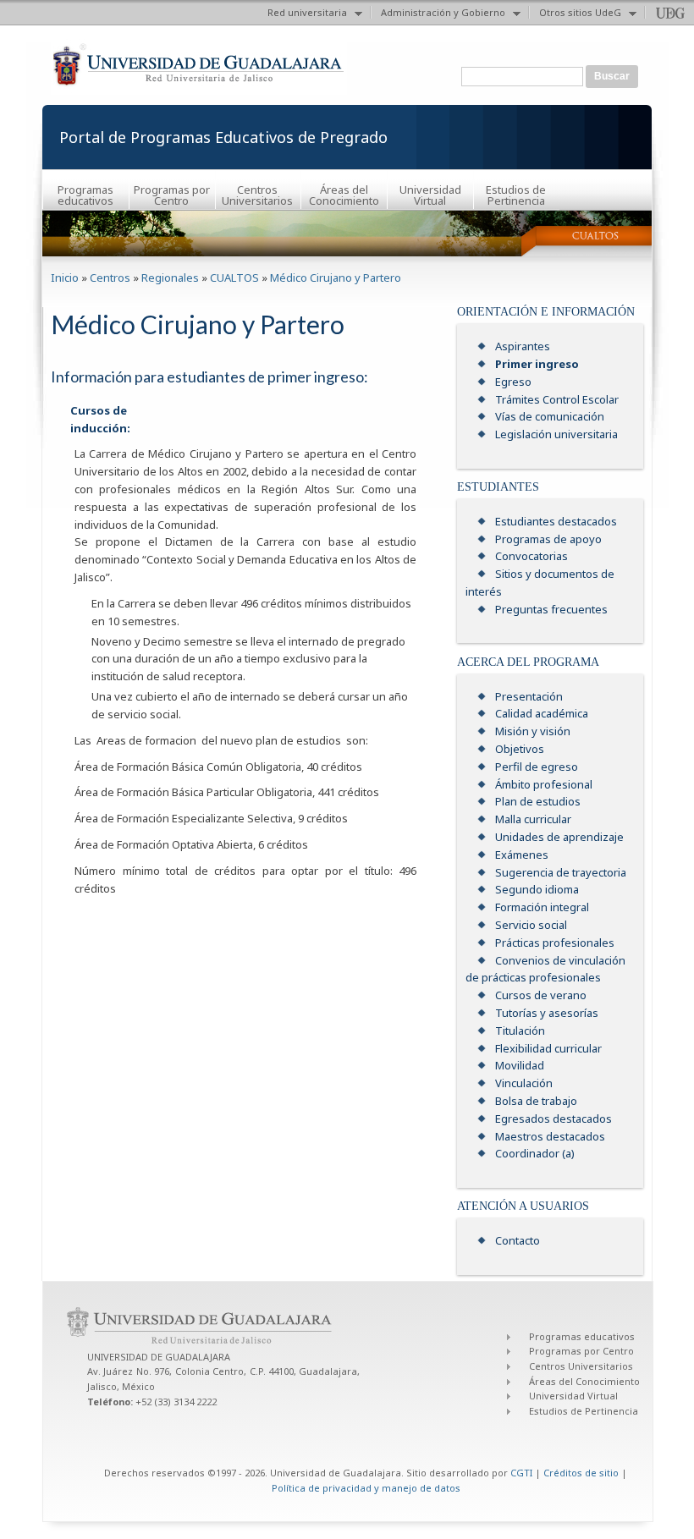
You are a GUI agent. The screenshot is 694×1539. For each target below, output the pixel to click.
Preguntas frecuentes (551, 609)
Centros (110, 277)
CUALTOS (234, 277)
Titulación (520, 1030)
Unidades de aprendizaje (559, 836)
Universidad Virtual (430, 195)
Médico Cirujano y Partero (335, 277)
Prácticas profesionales (554, 942)
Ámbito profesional (543, 784)
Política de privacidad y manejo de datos (366, 1487)
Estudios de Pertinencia (516, 195)
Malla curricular (533, 819)
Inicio (65, 277)
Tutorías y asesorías (546, 1012)
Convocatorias (531, 555)
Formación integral (542, 907)
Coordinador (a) (535, 1153)
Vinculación (524, 1083)
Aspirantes (522, 346)
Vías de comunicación (549, 416)
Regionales (170, 277)
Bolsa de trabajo (536, 1100)
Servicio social (531, 924)
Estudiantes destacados (556, 521)
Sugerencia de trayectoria (560, 872)
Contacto (517, 1240)
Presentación (529, 696)
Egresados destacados (553, 1118)
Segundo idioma (537, 889)
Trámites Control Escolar (557, 399)
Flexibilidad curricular (548, 1048)
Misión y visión (532, 731)
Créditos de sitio (581, 1472)
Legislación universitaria (556, 434)
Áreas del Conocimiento (344, 195)
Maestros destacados (550, 1136)
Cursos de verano (541, 995)
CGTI (521, 1472)
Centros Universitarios (257, 195)
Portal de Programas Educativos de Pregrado (223, 137)
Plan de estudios (538, 801)
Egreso (513, 381)
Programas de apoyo (548, 539)
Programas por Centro (172, 195)
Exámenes (521, 854)
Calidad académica (541, 713)
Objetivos (519, 748)
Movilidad (519, 1065)
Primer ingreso (537, 363)
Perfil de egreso (536, 766)
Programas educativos (85, 195)
